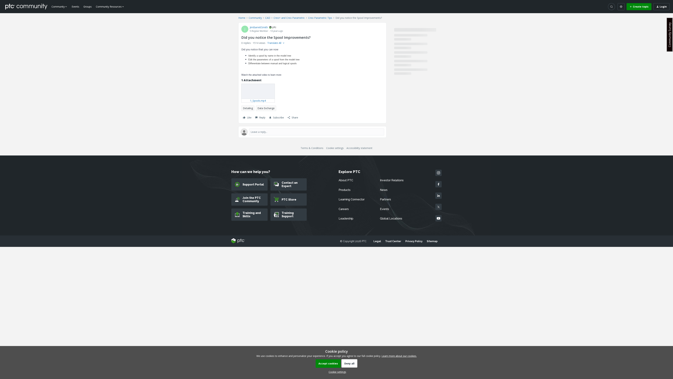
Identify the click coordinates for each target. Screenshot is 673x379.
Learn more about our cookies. (399, 356)
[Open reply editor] (312, 132)
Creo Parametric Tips (320, 17)
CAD (267, 17)
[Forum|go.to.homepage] (26, 6)
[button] (639, 6)
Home (241, 17)
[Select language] (621, 6)
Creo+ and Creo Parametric (289, 17)
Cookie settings (335, 148)
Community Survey (670, 34)
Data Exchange (266, 108)
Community (255, 17)
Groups (87, 6)
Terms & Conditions (312, 148)
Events (75, 6)
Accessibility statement (359, 148)
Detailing (248, 108)
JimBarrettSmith (259, 27)
